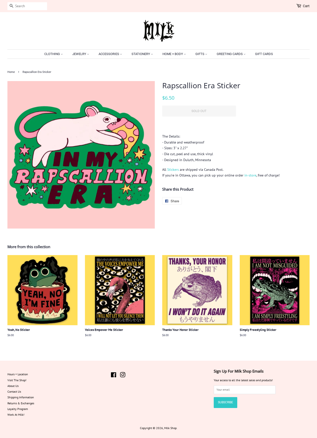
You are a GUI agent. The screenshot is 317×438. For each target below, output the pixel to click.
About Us (13, 386)
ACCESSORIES (109, 54)
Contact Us (14, 391)
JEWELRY (79, 54)
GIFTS (200, 54)
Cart (306, 6)
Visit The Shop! (16, 380)
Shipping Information (20, 397)
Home (11, 72)
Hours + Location (17, 374)
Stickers (173, 169)
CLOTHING (52, 54)
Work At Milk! (16, 414)
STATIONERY (141, 54)
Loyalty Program (17, 409)
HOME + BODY (173, 54)
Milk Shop (170, 428)
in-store (250, 175)
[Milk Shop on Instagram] (122, 376)
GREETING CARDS (230, 54)
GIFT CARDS (264, 54)
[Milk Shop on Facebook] (113, 376)
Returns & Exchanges (20, 403)
